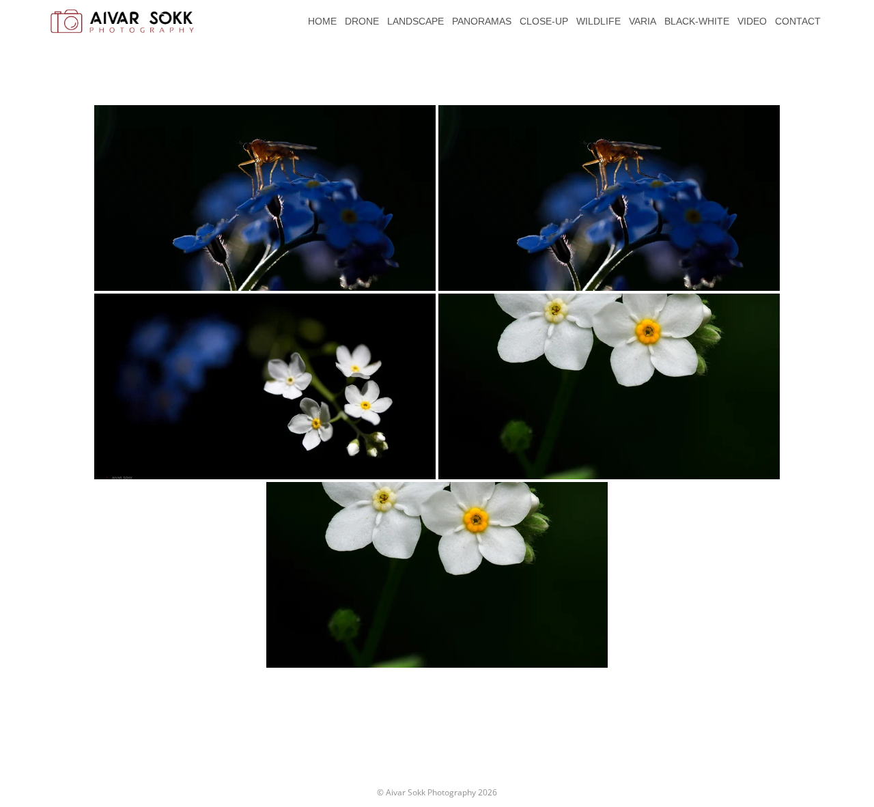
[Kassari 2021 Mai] (265, 198)
